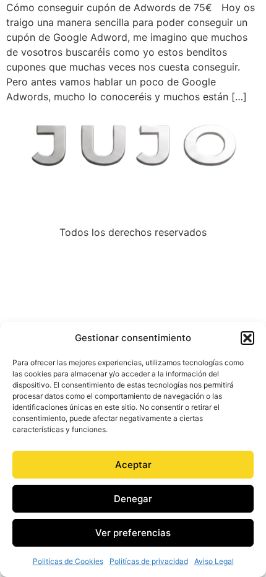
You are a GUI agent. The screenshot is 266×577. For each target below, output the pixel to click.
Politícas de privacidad (148, 561)
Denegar (133, 499)
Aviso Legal (214, 561)
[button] (247, 338)
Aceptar (133, 465)
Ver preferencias (133, 533)
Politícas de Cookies (68, 561)
